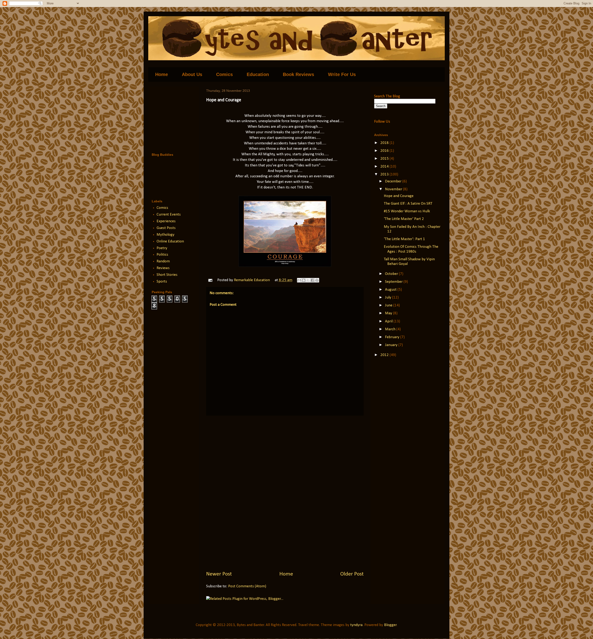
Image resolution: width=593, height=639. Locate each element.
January (391, 345)
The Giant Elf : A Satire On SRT (408, 204)
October (392, 274)
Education (258, 74)
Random (163, 261)
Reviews (163, 268)
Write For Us (342, 74)
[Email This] (299, 280)
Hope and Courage (398, 196)
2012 (385, 355)
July (388, 297)
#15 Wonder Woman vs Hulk (407, 211)
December (393, 181)
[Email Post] (209, 280)
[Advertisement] (284, 493)
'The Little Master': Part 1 (404, 239)
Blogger (390, 625)
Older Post (352, 574)
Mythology (165, 235)
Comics (224, 74)
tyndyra (356, 625)
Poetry (162, 248)
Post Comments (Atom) (247, 586)
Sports (162, 281)
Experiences (166, 221)
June (389, 305)
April (389, 321)
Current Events (169, 214)
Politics (162, 255)
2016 (385, 151)
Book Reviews (298, 74)
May (389, 313)
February (392, 337)
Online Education (170, 241)
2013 (385, 174)
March (390, 329)
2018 (385, 143)
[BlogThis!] (303, 280)
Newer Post (219, 574)
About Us (192, 74)
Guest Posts (166, 228)
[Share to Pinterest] (317, 280)
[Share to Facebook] (312, 280)
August (391, 290)
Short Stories (167, 275)
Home (161, 74)
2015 (385, 159)
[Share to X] (308, 280)
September (394, 282)
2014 (385, 166)
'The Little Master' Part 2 (404, 219)
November (394, 189)
